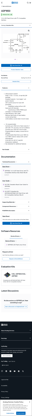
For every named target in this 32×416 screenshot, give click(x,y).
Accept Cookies (21, 413)
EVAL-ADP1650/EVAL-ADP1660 (19, 275)
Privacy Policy (4, 391)
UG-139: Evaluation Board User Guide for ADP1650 (16, 185)
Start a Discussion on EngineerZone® (14, 306)
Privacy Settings (5, 397)
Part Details (5, 149)
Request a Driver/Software (16, 258)
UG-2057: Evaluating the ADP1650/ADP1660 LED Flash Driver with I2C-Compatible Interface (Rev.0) (16, 193)
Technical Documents (9, 162)
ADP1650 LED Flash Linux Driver (17, 244)
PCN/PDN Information (8, 210)
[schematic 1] (16, 43)
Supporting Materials (9, 202)
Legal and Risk (4, 379)
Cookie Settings (10, 413)
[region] (16, 408)
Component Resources (9, 206)
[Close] (29, 402)
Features (5, 88)
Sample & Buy (16, 81)
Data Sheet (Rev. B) (17, 65)
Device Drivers (15, 236)
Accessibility (4, 385)
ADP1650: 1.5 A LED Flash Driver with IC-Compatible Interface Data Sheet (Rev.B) (17, 171)
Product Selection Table (17, 69)
